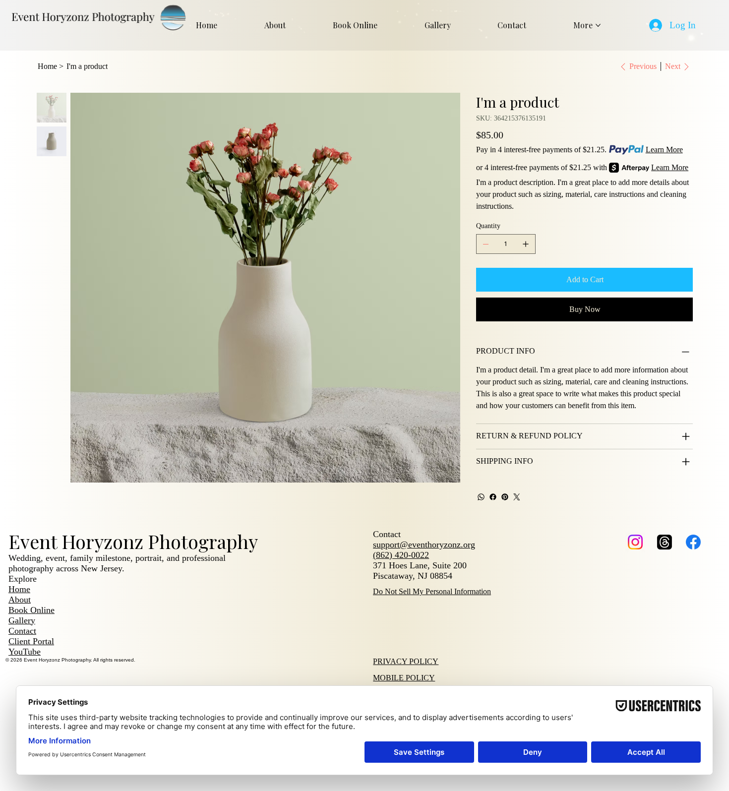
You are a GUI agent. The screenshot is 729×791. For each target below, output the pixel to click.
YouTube (24, 652)
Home (19, 589)
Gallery (21, 620)
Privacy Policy (405, 661)
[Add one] (526, 244)
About (19, 600)
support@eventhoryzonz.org (424, 544)
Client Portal (31, 641)
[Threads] (664, 542)
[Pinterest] (505, 497)
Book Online (31, 610)
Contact (22, 631)
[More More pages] (598, 25)
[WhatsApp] (481, 497)
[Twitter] (517, 497)
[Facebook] (493, 497)
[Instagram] (635, 542)
